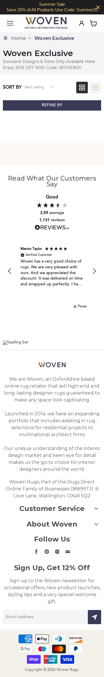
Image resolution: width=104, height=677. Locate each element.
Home (18, 38)
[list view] (95, 87)
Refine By (52, 105)
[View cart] (93, 23)
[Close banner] (98, 7)
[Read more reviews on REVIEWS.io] (52, 227)
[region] (52, 7)
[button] (10, 271)
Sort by (12, 87)
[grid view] (82, 87)
